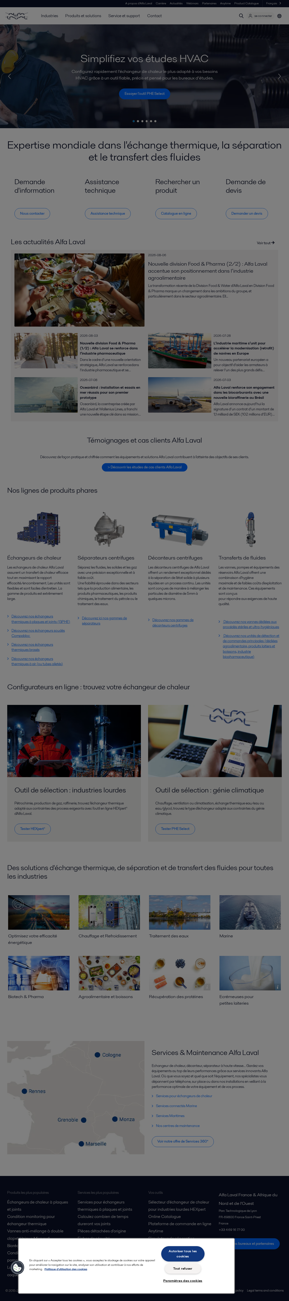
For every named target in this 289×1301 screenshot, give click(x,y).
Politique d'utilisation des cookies (65, 1269)
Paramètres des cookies (182, 1280)
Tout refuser (182, 1268)
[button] (17, 1267)
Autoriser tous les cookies (183, 1254)
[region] (126, 1266)
